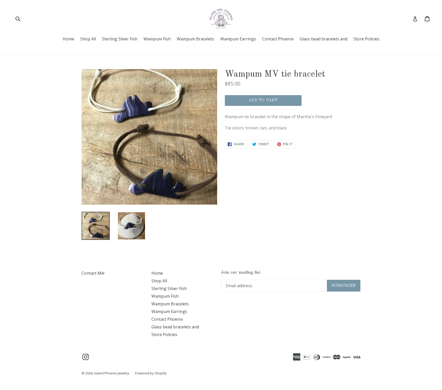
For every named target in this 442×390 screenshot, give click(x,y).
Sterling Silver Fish (119, 39)
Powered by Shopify (151, 373)
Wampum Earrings (238, 39)
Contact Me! (93, 273)
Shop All (88, 39)
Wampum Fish (157, 39)
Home (68, 39)
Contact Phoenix (278, 39)
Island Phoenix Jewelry (112, 373)
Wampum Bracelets (195, 39)
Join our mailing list (241, 272)
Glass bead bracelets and (323, 39)
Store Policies (366, 39)
